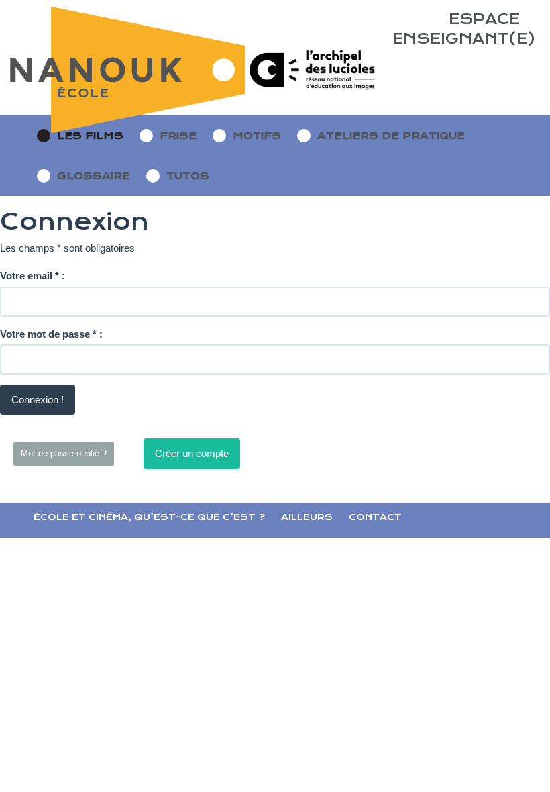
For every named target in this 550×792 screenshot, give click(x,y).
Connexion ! (37, 399)
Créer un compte (192, 453)
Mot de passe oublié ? (64, 453)
